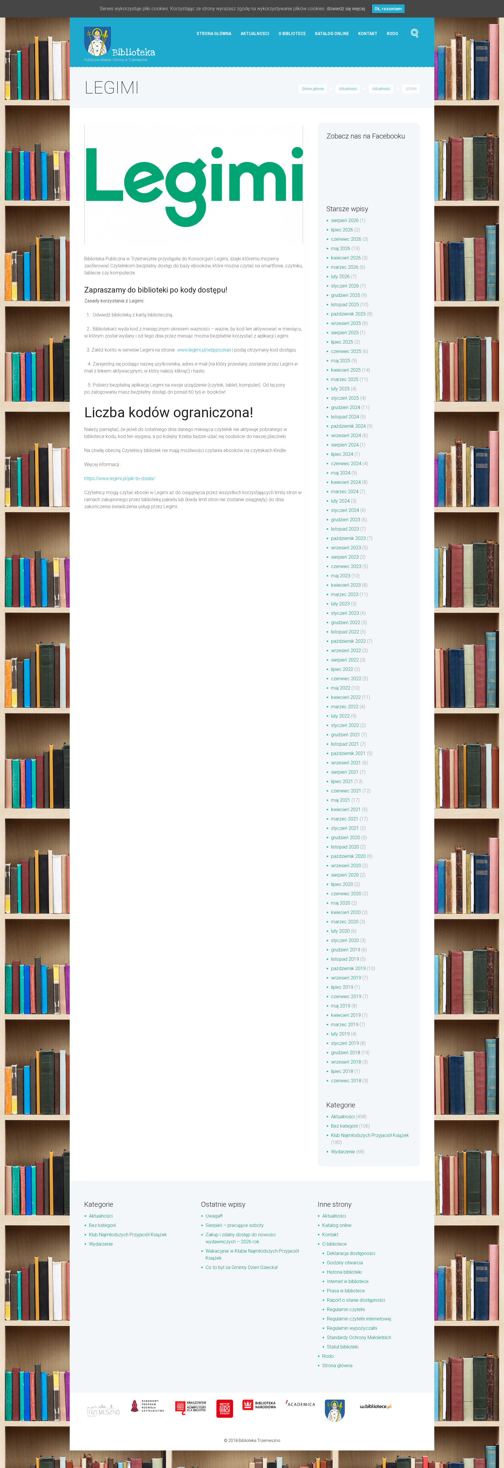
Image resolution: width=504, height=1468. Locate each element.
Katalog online (332, 33)
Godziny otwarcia (345, 1263)
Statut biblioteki (342, 1347)
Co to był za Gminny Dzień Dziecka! (242, 1267)
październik (348, 314)
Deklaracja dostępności (351, 1253)
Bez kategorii (344, 1126)
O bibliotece (292, 33)
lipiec (342, 230)
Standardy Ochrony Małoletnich (359, 1337)
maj (340, 248)
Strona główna (214, 33)
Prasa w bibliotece (346, 1291)
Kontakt (367, 33)
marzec (344, 267)
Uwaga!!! (214, 1216)
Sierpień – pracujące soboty (235, 1225)
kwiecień (346, 258)
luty (340, 276)
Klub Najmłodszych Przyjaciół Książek (370, 1135)
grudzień (345, 295)
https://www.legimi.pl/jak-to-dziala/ (119, 478)
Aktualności (255, 33)
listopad (345, 304)
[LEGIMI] (193, 184)
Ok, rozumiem (388, 8)
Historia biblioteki (344, 1272)
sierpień (345, 220)
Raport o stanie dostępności (356, 1300)
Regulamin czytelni (346, 1309)
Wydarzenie (343, 1151)
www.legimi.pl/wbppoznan (204, 350)
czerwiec (346, 239)
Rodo (392, 33)
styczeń (345, 286)
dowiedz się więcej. (346, 8)
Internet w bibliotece (348, 1281)
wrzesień (346, 323)
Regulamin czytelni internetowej (359, 1319)
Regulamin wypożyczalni (352, 1328)
